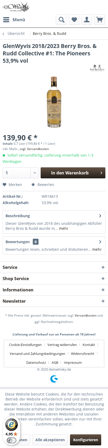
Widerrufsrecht (82, 353)
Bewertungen (18, 241)
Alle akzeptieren (50, 439)
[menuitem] (14, 19)
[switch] (11, 440)
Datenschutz (36, 362)
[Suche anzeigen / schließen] (61, 19)
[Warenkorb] (99, 19)
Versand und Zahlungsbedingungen (37, 353)
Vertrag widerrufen (62, 344)
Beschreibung (18, 215)
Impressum (73, 362)
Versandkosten (85, 315)
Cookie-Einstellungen (25, 344)
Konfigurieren (85, 439)
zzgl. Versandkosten (34, 149)
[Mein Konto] (87, 19)
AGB (55, 362)
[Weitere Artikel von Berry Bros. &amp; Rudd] (97, 68)
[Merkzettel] (74, 19)
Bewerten (45, 184)
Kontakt (89, 344)
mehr (63, 228)
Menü (19, 20)
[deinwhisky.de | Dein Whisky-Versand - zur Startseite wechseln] (16, 7)
